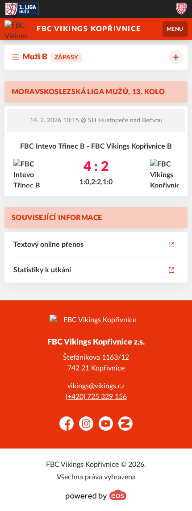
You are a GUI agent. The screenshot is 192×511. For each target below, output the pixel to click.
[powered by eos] (96, 495)
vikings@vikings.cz (96, 386)
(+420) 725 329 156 (96, 396)
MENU (175, 29)
